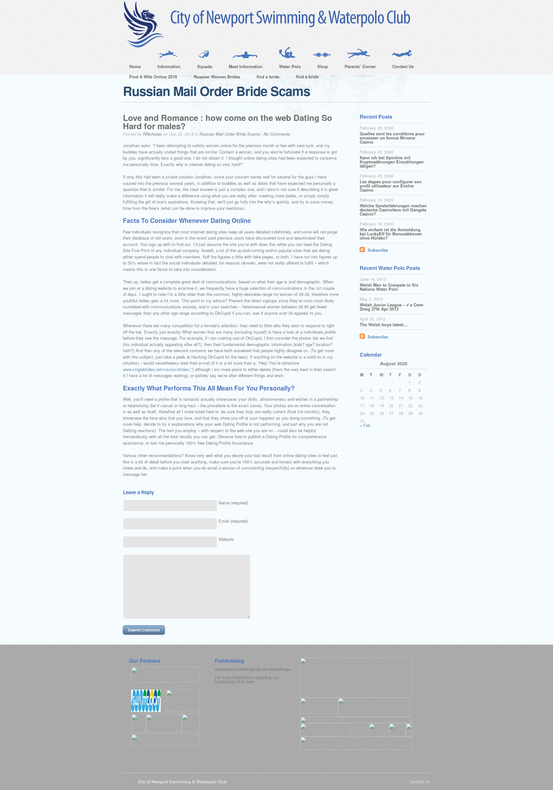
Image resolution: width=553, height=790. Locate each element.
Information (165, 67)
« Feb (365, 425)
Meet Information (242, 67)
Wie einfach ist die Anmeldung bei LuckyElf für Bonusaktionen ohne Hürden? (391, 233)
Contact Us (400, 67)
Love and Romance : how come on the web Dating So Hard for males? (227, 122)
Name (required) (233, 503)
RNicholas (152, 134)
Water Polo (287, 67)
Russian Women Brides (217, 77)
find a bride (268, 77)
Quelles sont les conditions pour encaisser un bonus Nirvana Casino (392, 137)
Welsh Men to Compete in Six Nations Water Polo (389, 287)
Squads (201, 67)
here (250, 681)
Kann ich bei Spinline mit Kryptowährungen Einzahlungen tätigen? (392, 161)
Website (226, 539)
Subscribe (378, 250)
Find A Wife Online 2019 (153, 77)
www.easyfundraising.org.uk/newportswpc (253, 669)
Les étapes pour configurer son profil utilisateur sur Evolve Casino (391, 185)
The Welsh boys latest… (383, 324)
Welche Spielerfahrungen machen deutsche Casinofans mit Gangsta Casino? (393, 209)
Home (135, 66)
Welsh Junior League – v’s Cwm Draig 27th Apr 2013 (391, 307)
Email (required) (233, 521)
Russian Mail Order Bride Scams (229, 134)
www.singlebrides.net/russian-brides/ (156, 369)
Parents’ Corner (357, 67)
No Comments (277, 134)
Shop (319, 67)
